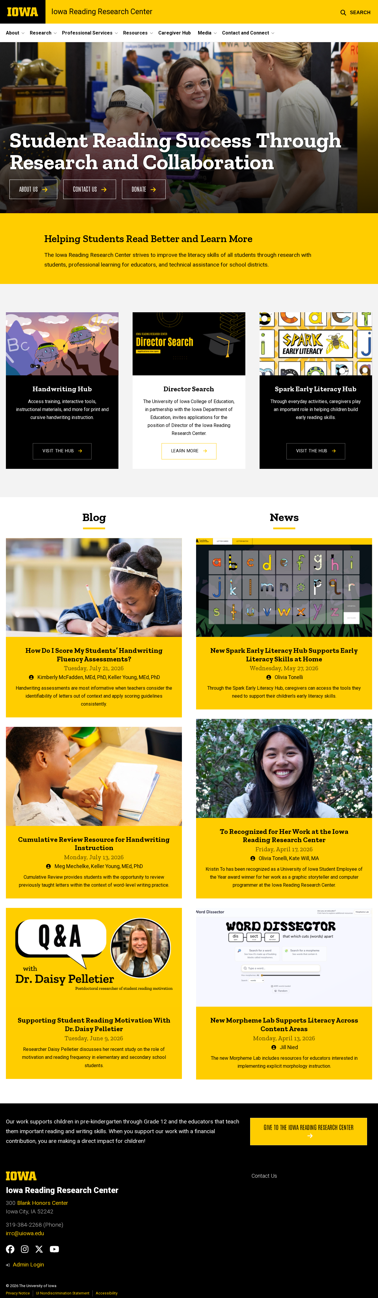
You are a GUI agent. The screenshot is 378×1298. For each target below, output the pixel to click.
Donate (140, 189)
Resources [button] (135, 33)
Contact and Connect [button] (245, 33)
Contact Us (85, 189)
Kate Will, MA (304, 858)
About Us (29, 189)
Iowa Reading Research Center (101, 12)
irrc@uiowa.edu (25, 1233)
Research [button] (40, 33)
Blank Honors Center (42, 1203)
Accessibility (107, 1293)
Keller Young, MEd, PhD (134, 677)
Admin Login (28, 1264)
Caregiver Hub (174, 33)
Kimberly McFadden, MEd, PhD (72, 677)
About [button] (12, 33)
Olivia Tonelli (289, 677)
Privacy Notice (18, 1293)
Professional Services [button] (87, 33)
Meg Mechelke (72, 866)
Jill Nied (289, 1047)
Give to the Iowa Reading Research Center (308, 1127)
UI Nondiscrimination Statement (62, 1293)
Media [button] (204, 33)
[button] (355, 12)
